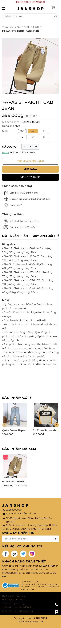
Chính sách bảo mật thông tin (17, 611)
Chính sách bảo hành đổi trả (16, 607)
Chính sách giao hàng (13, 603)
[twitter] (23, 554)
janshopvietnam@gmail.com (21, 513)
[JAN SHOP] (30, 8)
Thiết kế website (26, 621)
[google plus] (14, 554)
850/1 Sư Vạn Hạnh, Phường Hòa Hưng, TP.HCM (32, 525)
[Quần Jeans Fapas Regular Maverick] (15, 415)
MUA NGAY (30, 169)
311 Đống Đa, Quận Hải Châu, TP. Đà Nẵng (28, 529)
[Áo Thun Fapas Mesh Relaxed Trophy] (46, 415)
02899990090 (14, 510)
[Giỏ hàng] (53, 7)
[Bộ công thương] (10, 585)
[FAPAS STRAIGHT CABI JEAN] (15, 466)
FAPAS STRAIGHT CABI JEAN (20, 481)
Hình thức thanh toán (13, 599)
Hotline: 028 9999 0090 (30, 2)
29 (22, 131)
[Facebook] (57, 612)
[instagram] (32, 554)
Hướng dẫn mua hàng (13, 596)
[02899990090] (57, 604)
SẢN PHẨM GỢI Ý (17, 398)
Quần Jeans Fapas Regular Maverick (25, 430)
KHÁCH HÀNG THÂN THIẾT (24, 561)
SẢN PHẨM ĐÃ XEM (19, 449)
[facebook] (5, 554)
